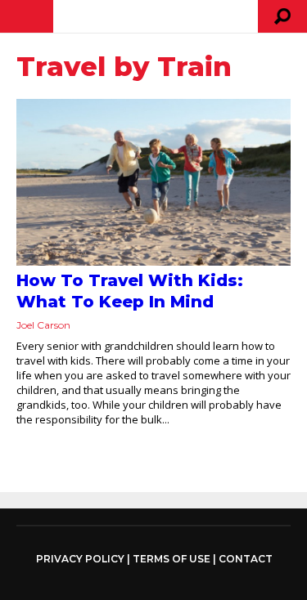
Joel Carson (43, 325)
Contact (246, 559)
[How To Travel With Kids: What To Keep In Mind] (153, 182)
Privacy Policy (80, 559)
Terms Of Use (171, 559)
